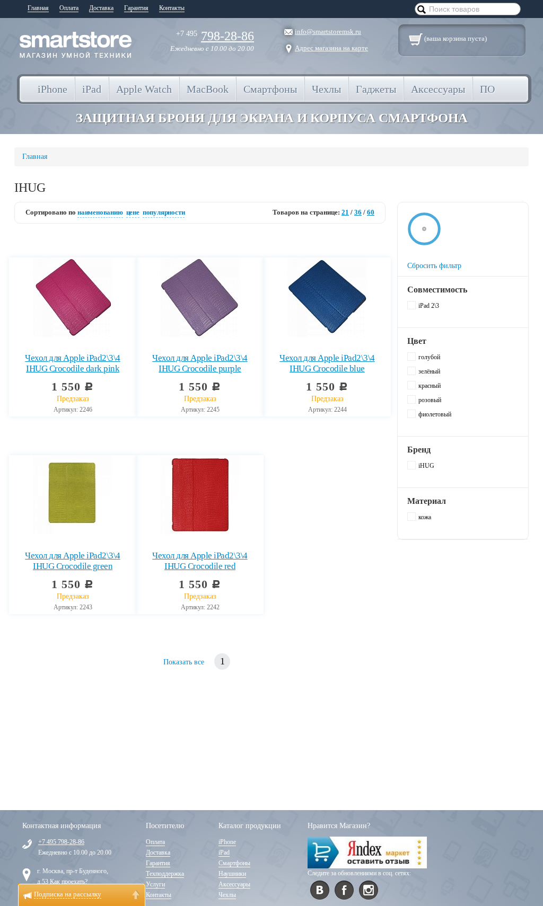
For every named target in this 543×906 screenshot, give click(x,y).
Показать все (183, 662)
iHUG (426, 465)
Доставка (101, 8)
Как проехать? (68, 881)
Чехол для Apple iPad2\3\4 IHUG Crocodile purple (200, 363)
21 (345, 212)
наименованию (100, 212)
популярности (164, 212)
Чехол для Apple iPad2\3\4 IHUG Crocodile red (200, 560)
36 (358, 212)
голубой (429, 357)
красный (429, 385)
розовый (429, 400)
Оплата (68, 8)
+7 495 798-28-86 (61, 842)
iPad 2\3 (428, 305)
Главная (38, 8)
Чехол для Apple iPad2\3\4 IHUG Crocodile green (72, 560)
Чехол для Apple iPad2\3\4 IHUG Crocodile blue (327, 363)
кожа (424, 517)
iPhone (227, 842)
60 (370, 212)
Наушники (232, 873)
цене (132, 212)
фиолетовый (434, 414)
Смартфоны (234, 863)
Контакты (172, 8)
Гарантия (136, 8)
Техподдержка (165, 873)
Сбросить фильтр (434, 266)
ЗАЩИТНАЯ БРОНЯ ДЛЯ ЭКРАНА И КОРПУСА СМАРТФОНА (272, 118)
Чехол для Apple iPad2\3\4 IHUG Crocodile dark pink (72, 363)
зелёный (429, 371)
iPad (224, 852)
